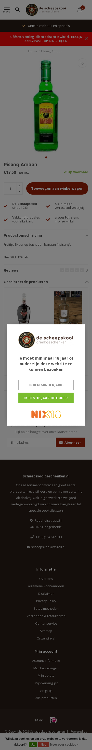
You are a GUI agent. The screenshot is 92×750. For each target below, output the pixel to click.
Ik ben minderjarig (46, 385)
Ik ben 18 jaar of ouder (46, 398)
